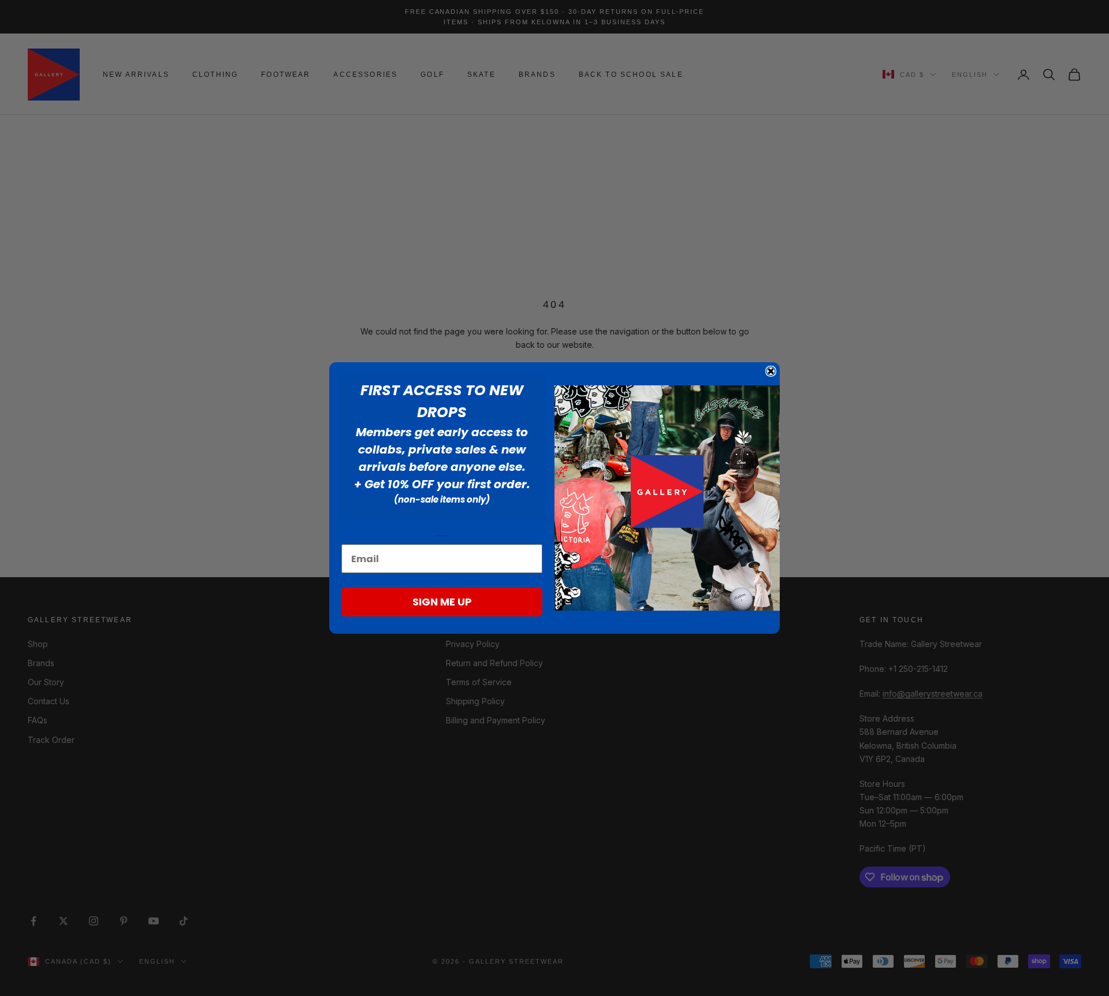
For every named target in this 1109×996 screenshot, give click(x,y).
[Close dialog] (770, 371)
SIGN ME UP (442, 601)
